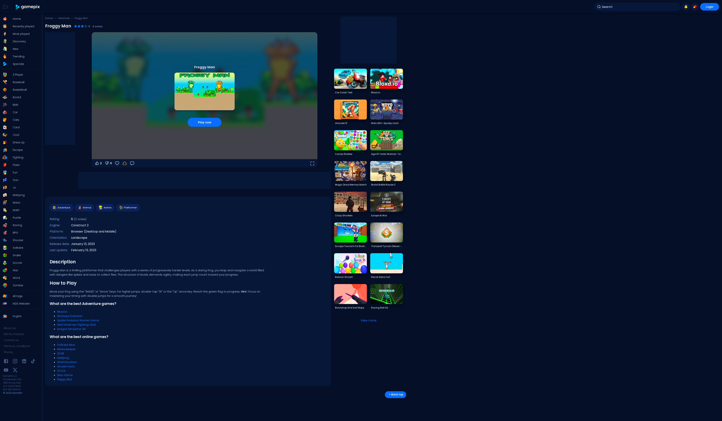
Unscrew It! (341, 123)
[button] (20, 19)
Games (49, 18)
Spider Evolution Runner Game (78, 320)
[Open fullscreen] (312, 163)
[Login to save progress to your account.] (124, 163)
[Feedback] (132, 163)
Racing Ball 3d (379, 307)
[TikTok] (33, 362)
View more (368, 320)
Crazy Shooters (344, 215)
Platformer (130, 207)
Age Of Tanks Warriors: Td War (387, 154)
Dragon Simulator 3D (71, 329)
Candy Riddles (343, 154)
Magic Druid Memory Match (351, 184)
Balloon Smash (344, 277)
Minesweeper (66, 349)
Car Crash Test (343, 92)
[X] (15, 370)
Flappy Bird (64, 379)
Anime (107, 207)
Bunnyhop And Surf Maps (349, 307)
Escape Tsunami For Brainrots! (351, 246)
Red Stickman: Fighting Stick (76, 325)
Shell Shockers (67, 362)
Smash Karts (66, 366)
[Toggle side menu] (4, 7)
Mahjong (63, 358)
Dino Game (65, 375)
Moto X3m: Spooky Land (384, 123)
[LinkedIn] (24, 362)
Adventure (64, 18)
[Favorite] (695, 7)
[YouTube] (6, 370)
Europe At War (379, 215)
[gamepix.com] (28, 6)
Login (709, 7)
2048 (60, 353)
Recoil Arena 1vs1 (380, 277)
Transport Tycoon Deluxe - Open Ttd (387, 246)
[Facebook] (6, 362)
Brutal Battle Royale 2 (383, 184)
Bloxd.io (62, 312)
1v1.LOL (61, 371)
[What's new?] (686, 7)
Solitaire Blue (66, 345)
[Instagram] (15, 362)
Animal (87, 207)
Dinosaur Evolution (69, 316)
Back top (397, 394)
